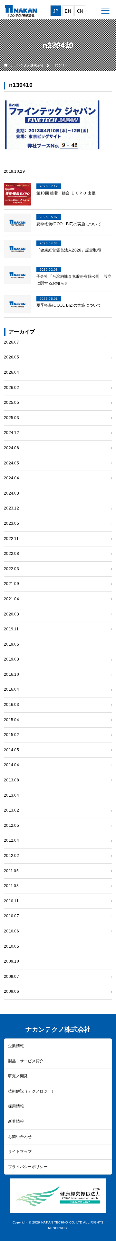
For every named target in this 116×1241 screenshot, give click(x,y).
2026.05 (11, 357)
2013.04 (11, 795)
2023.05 (11, 523)
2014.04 (11, 765)
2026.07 (11, 342)
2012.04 (11, 840)
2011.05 (11, 871)
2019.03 (11, 659)
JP (56, 11)
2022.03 (11, 569)
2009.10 (11, 961)
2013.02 (11, 810)
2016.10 (11, 674)
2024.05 (11, 463)
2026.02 (11, 387)
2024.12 (11, 432)
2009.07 (11, 976)
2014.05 (11, 750)
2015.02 (11, 734)
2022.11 (11, 538)
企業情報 (16, 1046)
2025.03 (11, 418)
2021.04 (11, 599)
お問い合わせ (20, 1136)
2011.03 (11, 886)
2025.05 (11, 402)
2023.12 (11, 508)
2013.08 (11, 780)
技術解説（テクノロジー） (31, 1091)
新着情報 (16, 1121)
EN (68, 11)
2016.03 (11, 704)
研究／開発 (18, 1076)
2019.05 (11, 644)
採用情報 (16, 1106)
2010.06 (11, 931)
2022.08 (11, 553)
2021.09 (11, 583)
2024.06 (11, 448)
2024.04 (11, 478)
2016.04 (11, 689)
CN (80, 11)
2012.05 (11, 825)
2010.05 (11, 946)
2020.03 (11, 614)
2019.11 (11, 629)
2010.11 (11, 901)
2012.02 (11, 855)
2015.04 (11, 720)
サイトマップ (20, 1151)
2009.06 (11, 991)
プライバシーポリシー (28, 1167)
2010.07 (11, 916)
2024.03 (11, 493)
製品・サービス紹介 (26, 1061)
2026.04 (11, 372)
